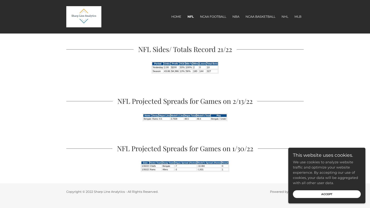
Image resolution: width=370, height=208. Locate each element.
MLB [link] (297, 16)
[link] (83, 16)
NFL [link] (191, 16)
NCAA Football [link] (213, 16)
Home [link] (176, 16)
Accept (326, 194)
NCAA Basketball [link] (260, 16)
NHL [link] (285, 16)
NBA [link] (235, 16)
